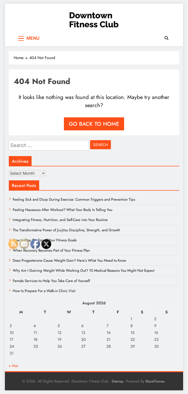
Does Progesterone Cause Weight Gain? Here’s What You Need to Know (69, 260)
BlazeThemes (155, 381)
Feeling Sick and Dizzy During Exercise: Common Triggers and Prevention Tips (74, 199)
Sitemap (117, 381)
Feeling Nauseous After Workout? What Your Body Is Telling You (62, 209)
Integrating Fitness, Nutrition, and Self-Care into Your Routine (60, 219)
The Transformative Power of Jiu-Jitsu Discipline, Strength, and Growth (66, 230)
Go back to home (94, 124)
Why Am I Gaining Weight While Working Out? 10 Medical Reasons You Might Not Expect (83, 270)
